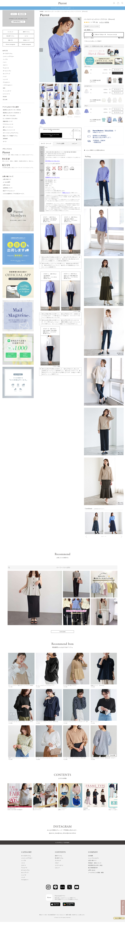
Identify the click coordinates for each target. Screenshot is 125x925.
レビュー (74, 143)
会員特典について (7, 188)
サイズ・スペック (46, 143)
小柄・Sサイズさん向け (9, 115)
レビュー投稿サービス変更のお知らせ (95, 150)
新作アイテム (26, 31)
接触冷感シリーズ (7, 121)
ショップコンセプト (93, 858)
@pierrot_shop (53, 833)
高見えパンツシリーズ (9, 130)
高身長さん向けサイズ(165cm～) (12, 112)
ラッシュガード (7, 91)
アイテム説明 (60, 143)
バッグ (4, 76)
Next (79, 50)
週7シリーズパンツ (8, 127)
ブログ (57, 863)
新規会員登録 (22, 14)
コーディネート (59, 865)
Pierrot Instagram (10, 44)
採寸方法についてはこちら (52, 161)
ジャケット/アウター (8, 56)
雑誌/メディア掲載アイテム (10, 135)
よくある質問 (6, 182)
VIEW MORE (62, 631)
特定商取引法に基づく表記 (95, 865)
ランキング (10, 31)
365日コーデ (26, 40)
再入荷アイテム (10, 36)
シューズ (5, 79)
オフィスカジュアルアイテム (10, 133)
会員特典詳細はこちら (18, 21)
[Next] (116, 795)
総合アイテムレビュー (9, 190)
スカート (5, 65)
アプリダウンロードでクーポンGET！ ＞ (62, 8)
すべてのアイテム (7, 53)
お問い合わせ (6, 185)
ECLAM (5, 99)
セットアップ (6, 73)
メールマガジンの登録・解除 (96, 872)
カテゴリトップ (49, 11)
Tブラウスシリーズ (8, 124)
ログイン (14, 14)
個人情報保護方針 (93, 867)
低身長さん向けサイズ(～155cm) (12, 109)
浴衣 (4, 88)
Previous (41, 50)
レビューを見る (104, 22)
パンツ (4, 62)
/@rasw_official (62, 833)
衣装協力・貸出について (94, 863)
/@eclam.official (71, 833)
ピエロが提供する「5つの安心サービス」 (14, 193)
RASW (5, 96)
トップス (5, 59)
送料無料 (5, 138)
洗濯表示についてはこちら (52, 177)
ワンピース (6, 68)
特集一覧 (10, 40)
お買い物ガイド (7, 179)
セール (26, 36)
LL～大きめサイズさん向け (10, 118)
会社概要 (90, 855)
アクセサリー (6, 82)
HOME (41, 11)
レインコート (6, 93)
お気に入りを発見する (62, 557)
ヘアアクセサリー (7, 85)
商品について (66, 192)
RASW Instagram (26, 44)
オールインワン (7, 70)
